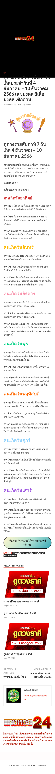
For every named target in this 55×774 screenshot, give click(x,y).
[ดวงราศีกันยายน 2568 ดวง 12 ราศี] (27, 598)
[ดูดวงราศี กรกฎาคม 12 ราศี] (27, 650)
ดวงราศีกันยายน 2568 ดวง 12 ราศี (21, 601)
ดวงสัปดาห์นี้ (39, 553)
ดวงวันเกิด (29, 553)
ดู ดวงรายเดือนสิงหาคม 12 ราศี (20, 613)
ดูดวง (5, 73)
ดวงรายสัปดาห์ (18, 553)
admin (28, 104)
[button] (8, 38)
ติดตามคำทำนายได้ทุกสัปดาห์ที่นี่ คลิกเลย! (27, 542)
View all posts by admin (35, 697)
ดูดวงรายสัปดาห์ (10, 556)
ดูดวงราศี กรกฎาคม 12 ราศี (18, 653)
